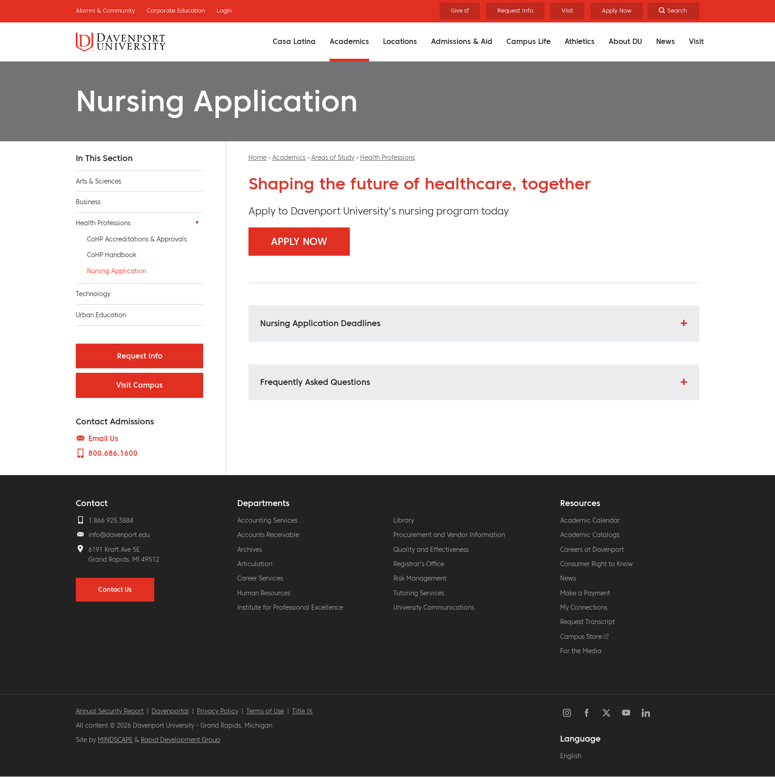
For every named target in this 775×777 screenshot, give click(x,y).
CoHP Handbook (111, 255)
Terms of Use (265, 711)
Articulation (254, 564)
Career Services (260, 578)
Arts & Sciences (98, 181)
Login (224, 10)
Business (88, 202)
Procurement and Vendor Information (449, 535)
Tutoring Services (418, 593)
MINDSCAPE (115, 740)
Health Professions (387, 157)
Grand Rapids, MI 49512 (123, 559)
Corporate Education (176, 10)
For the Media (580, 651)
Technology (93, 294)
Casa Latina (294, 41)
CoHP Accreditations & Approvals (137, 239)
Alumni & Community (105, 10)
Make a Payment (585, 593)
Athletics (580, 41)
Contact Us (115, 589)
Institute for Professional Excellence (290, 607)
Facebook (586, 713)
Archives (249, 550)
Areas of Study (332, 157)
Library (403, 520)
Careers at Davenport (592, 550)
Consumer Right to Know (596, 564)
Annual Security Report (110, 711)
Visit (696, 41)
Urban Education (101, 315)
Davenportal (170, 711)
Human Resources (263, 593)
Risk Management (419, 578)
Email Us (103, 438)
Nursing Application (116, 271)
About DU (625, 41)
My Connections (583, 607)
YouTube (626, 713)
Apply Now (616, 10)
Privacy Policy (217, 711)
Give (458, 10)
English (570, 756)
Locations (400, 41)
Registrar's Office (418, 564)
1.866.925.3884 (110, 520)
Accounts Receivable (268, 535)
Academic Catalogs (589, 535)
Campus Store (582, 637)
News (665, 41)
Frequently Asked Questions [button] (315, 382)
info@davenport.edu (119, 535)
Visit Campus (139, 384)
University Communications (433, 607)
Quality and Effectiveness (431, 550)
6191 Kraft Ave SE (114, 550)
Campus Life (528, 41)
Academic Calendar (590, 520)
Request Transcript (587, 622)
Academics (349, 41)
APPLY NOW (299, 242)
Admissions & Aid (461, 41)
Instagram (567, 713)
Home (257, 157)
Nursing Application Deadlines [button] (320, 323)
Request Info (515, 10)
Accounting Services (267, 520)
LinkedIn (646, 713)
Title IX (302, 711)
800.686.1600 (113, 453)
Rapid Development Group (180, 740)
